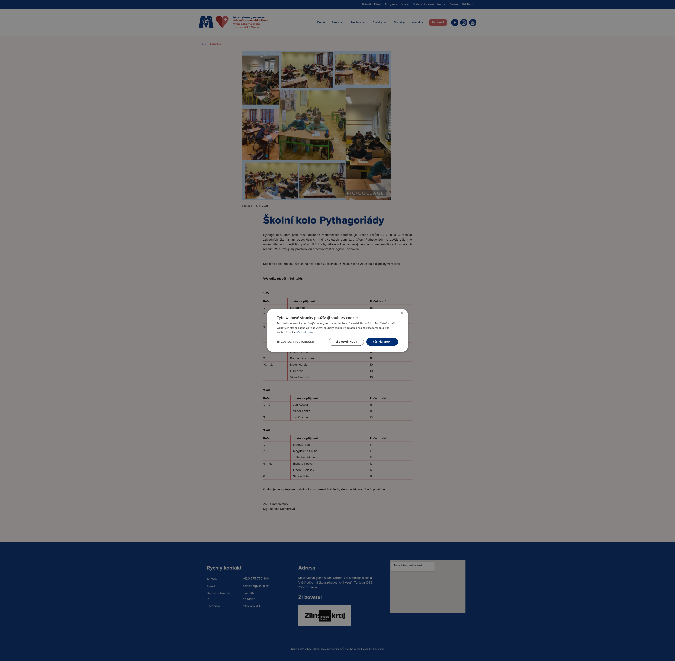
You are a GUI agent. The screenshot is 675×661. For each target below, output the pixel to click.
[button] (295, 342)
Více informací (305, 332)
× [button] (402, 313)
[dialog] (337, 330)
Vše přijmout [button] (382, 341)
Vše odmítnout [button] (346, 341)
